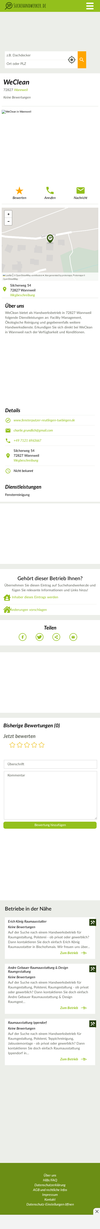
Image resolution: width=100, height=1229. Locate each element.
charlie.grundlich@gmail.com (33, 430)
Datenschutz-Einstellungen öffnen (50, 1204)
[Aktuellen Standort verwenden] (71, 60)
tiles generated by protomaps (58, 275)
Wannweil (21, 90)
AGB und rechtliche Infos (50, 1190)
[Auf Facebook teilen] (22, 637)
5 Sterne (41, 745)
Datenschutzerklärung (50, 1185)
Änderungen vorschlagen (28, 610)
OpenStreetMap (10, 278)
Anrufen (50, 198)
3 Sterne (27, 745)
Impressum (50, 1195)
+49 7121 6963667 (27, 440)
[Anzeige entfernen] (96, 1211)
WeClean (16, 82)
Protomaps (78, 275)
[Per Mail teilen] (73, 637)
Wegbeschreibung (22, 295)
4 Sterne (34, 745)
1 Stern (12, 745)
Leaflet (8, 275)
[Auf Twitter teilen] (39, 637)
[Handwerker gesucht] (37, 6)
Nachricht (80, 198)
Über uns (50, 1175)
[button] (50, 239)
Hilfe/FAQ (50, 1180)
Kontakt (50, 1199)
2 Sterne (20, 745)
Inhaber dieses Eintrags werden (35, 597)
